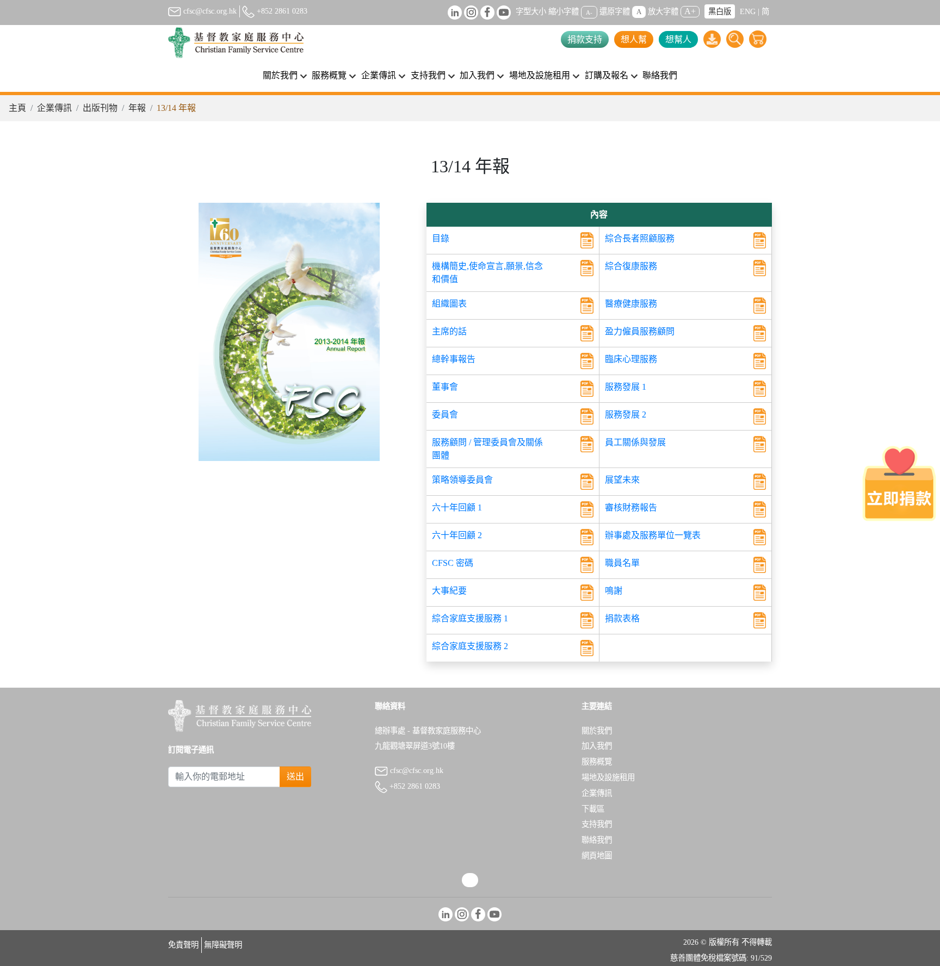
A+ (690, 11)
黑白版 (719, 11)
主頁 (17, 108)
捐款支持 (584, 39)
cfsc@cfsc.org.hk (209, 11)
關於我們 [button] (280, 75)
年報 (137, 108)
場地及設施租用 (608, 777)
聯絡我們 (659, 75)
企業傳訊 (54, 108)
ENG (748, 11)
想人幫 (634, 39)
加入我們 (597, 745)
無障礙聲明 (223, 944)
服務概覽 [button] (329, 75)
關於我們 (597, 730)
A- (589, 12)
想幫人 (678, 39)
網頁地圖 (597, 855)
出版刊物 (100, 108)
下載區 (593, 809)
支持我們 (597, 824)
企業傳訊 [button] (378, 75)
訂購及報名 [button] (606, 75)
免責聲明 (183, 944)
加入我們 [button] (477, 75)
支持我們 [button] (428, 75)
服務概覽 (597, 761)
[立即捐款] (899, 483)
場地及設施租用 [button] (539, 75)
